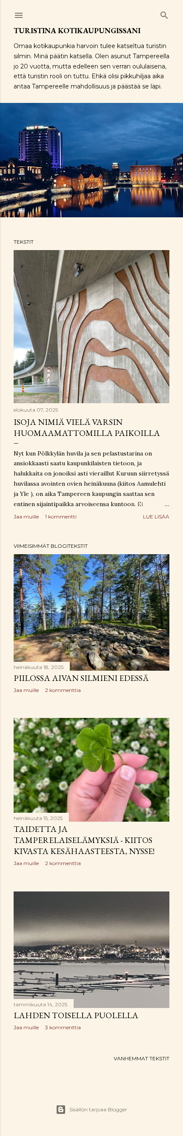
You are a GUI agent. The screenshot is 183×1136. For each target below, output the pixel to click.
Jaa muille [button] (26, 516)
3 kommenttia (63, 1027)
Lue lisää (156, 516)
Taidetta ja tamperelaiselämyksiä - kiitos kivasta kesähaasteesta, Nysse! (84, 840)
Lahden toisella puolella (76, 1015)
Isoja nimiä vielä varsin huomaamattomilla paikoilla (87, 427)
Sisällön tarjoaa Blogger (98, 1109)
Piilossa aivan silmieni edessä (81, 677)
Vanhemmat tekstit (141, 1058)
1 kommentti (61, 516)
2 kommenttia (63, 690)
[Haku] (164, 13)
